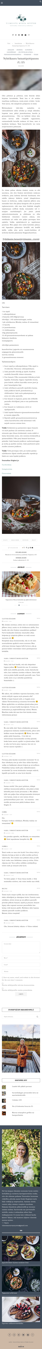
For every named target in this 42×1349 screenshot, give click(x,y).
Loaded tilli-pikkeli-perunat (22, 1086)
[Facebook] (9, 1334)
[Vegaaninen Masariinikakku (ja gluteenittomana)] (21, 584)
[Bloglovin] (29, 35)
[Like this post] (24, 547)
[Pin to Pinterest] (30, 547)
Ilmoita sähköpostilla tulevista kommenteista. (18, 985)
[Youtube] (22, 35)
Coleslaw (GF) (17, 1100)
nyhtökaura (25, 540)
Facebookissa (6, 465)
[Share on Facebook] (26, 547)
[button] (41, 2)
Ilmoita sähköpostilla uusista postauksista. (17, 990)
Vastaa (38, 618)
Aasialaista (18, 43)
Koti (9, 43)
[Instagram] (16, 35)
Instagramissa (7, 469)
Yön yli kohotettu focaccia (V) (22, 1106)
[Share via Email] (32, 547)
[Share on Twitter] (28, 547)
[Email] (25, 35)
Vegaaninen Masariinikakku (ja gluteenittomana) (21, 600)
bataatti (5, 540)
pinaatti (34, 540)
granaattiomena (15, 540)
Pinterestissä (6, 473)
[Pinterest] (19, 35)
